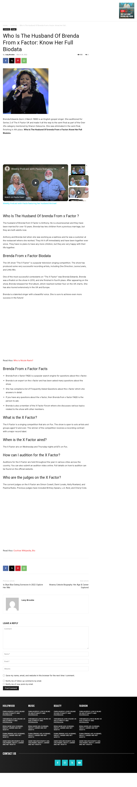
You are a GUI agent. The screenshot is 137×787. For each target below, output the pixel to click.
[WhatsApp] (24, 60)
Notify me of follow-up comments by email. (24, 681)
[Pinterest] (18, 60)
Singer (14, 29)
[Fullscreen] (86, 173)
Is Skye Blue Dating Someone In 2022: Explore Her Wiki (23, 586)
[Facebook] (5, 60)
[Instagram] (65, 763)
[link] (7, 168)
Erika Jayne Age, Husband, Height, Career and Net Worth (13, 728)
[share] (62, 167)
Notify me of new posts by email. (19, 684)
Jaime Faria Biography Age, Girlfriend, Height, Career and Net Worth (13, 742)
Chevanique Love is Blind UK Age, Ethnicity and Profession (14, 720)
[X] (11, 60)
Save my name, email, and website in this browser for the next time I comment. (40, 675)
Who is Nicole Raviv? (23, 360)
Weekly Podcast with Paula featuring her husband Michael (35, 168)
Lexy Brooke (9, 55)
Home (5, 25)
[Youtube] (79, 763)
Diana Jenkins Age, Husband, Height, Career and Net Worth (14, 735)
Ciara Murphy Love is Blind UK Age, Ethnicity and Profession (14, 713)
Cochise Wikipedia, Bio (24, 550)
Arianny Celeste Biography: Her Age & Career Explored (69, 586)
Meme (122, 11)
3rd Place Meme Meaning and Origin (126, 15)
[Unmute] (73, 173)
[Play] (70, 173)
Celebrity (13, 25)
